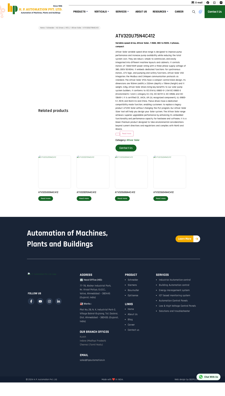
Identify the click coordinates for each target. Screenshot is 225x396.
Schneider (50, 28)
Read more (45, 198)
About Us (141, 12)
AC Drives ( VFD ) (63, 28)
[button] (193, 11)
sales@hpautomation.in (92, 360)
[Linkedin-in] (58, 301)
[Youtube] (40, 301)
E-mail (198, 2)
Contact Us (126, 148)
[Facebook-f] (31, 301)
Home (42, 28)
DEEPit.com (194, 379)
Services (121, 12)
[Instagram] (49, 301)
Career (179, 12)
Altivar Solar (76, 28)
